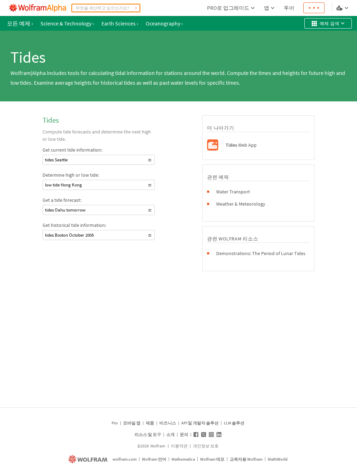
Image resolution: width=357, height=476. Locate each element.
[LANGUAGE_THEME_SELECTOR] (343, 8)
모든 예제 (20, 23)
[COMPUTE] (136, 8)
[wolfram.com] (88, 459)
